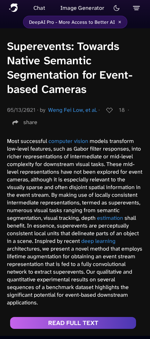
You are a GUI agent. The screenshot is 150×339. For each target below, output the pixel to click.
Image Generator (82, 8)
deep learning (98, 241)
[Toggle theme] (116, 8)
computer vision (68, 141)
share (30, 122)
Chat (39, 8)
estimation (110, 218)
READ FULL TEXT (73, 323)
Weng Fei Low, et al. (72, 110)
